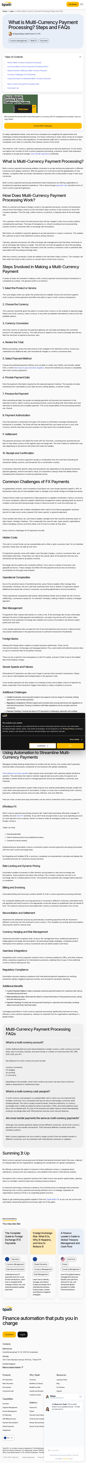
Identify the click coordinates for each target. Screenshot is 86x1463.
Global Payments (8, 1426)
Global (31, 1411)
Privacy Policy (42, 1457)
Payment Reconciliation (10, 1422)
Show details (74, 739)
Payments (44, 41)
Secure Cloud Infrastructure (38, 1426)
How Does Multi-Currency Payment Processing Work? (27, 66)
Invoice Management (10, 1411)
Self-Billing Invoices (9, 1419)
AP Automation (7, 1380)
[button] (81, 4)
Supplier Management (10, 1407)
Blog (58, 1383)
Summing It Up (13, 88)
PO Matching (7, 1415)
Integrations (7, 1430)
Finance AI (33, 1407)
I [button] (22, 1334)
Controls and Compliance (37, 1419)
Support (59, 1391)
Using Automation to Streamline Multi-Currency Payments (29, 78)
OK (70, 746)
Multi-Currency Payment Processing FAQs (23, 84)
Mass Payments (8, 1383)
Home (5, 11)
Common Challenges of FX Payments (21, 74)
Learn (12, 11)
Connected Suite (8, 1391)
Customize (41, 746)
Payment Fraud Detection (37, 1415)
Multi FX (34, 41)
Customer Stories (35, 1395)
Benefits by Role (34, 1387)
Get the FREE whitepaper (43, 126)
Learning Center (62, 1380)
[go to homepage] (7, 1309)
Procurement (7, 1387)
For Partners (61, 1387)
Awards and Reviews (36, 1391)
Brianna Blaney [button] (19, 34)
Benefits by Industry (36, 1383)
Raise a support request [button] (12, 1367)
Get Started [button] (72, 4)
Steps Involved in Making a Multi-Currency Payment (27, 70)
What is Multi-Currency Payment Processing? (24, 62)
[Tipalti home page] (6, 6)
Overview (6, 1404)
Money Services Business (37, 1422)
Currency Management (18, 41)
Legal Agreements (28, 1457)
